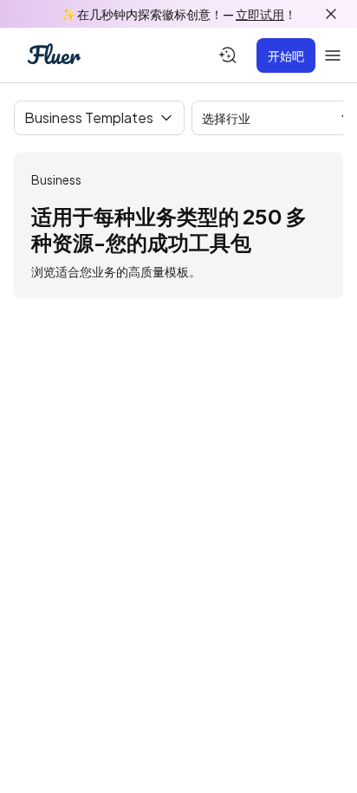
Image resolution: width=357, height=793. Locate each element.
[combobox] (268, 117)
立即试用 (260, 14)
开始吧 (286, 55)
